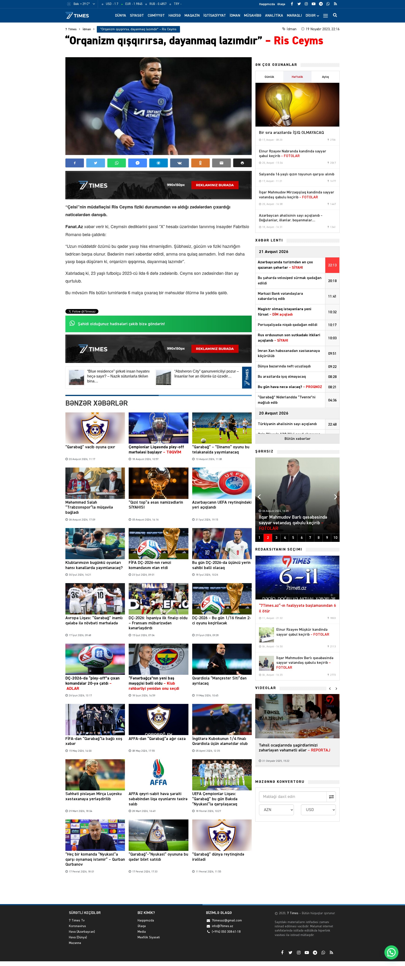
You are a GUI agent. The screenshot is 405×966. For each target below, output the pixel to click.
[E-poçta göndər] (221, 162)
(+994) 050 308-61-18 (226, 931)
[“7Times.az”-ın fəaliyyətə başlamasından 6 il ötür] (297, 578)
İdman (235, 16)
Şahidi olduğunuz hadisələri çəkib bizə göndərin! (121, 324)
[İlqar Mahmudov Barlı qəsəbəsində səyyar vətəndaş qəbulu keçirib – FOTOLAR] (266, 663)
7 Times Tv (77, 920)
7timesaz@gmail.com (227, 920)
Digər (310, 16)
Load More (158, 890)
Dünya (120, 16)
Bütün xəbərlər (298, 439)
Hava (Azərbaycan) (82, 931)
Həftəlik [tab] (297, 77)
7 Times (71, 29)
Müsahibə (252, 16)
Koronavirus (77, 926)
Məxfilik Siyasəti (149, 937)
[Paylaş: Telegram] (158, 162)
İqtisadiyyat (214, 16)
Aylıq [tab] (325, 77)
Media (142, 931)
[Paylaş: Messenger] (137, 162)
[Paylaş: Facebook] (74, 162)
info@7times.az (222, 926)
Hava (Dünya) (78, 937)
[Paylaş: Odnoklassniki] (200, 162)
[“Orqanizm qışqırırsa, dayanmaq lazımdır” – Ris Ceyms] (158, 106)
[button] (242, 162)
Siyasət (137, 16)
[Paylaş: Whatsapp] (116, 162)
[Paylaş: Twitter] (95, 162)
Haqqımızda (267, 4)
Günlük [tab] (269, 77)
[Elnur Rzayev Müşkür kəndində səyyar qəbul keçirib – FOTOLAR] (266, 634)
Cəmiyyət (156, 16)
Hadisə (175, 16)
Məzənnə (75, 943)
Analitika (274, 16)
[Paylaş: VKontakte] (179, 162)
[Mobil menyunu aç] (325, 15)
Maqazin (192, 16)
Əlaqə (281, 4)
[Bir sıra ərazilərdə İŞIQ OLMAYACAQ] (297, 105)
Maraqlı (294, 16)
